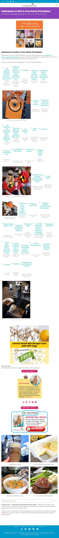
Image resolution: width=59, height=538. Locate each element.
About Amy (17, 526)
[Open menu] (56, 5)
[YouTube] (13, 1)
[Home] (1, 14)
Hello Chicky (34, 534)
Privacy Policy (5, 514)
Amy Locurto (49, 533)
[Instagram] (2, 1)
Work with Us (25, 526)
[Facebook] (10, 1)
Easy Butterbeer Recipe (15, 464)
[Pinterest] (8, 1)
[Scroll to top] (55, 533)
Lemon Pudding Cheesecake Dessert (44, 464)
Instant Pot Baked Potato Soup (15, 495)
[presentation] (15, 448)
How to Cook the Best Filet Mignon (44, 495)
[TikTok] (5, 1)
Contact (33, 526)
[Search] (55, 501)
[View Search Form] (57, 1)
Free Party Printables (12, 57)
